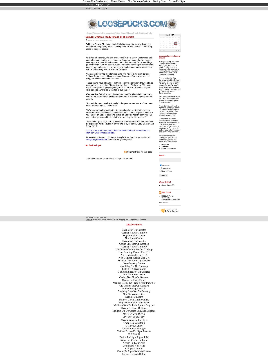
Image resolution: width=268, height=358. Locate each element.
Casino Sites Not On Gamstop (134, 243)
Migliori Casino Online (134, 235)
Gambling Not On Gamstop (134, 266)
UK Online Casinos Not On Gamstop (134, 249)
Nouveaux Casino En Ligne (134, 340)
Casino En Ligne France (134, 280)
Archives (165, 146)
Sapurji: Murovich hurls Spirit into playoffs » (137, 33)
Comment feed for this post (139, 152)
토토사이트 (134, 334)
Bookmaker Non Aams (134, 345)
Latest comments (168, 148)
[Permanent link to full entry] (86, 40)
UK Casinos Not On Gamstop (134, 285)
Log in (104, 8)
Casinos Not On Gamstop (134, 232)
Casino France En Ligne (134, 328)
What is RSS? (163, 203)
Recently (165, 145)
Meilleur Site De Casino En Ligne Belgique (134, 310)
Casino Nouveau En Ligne (134, 320)
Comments (165, 198)
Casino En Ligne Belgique (134, 308)
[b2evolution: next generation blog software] (170, 212)
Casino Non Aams (134, 297)
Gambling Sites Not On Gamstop (134, 271)
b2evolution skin (99, 219)
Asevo (109, 219)
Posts (171, 196)
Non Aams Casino (134, 238)
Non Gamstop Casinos (134, 274)
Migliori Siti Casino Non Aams (134, 302)
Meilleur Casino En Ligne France (134, 260)
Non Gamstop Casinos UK (134, 255)
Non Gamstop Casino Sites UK (134, 252)
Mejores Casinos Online (134, 354)
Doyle (107, 4)
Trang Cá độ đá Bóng (134, 323)
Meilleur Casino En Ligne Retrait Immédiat (134, 283)
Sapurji (99, 4)
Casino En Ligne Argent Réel (134, 337)
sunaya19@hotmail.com (96, 139)
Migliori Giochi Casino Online (134, 299)
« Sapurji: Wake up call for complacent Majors (103, 33)
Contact (96, 8)
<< (161, 50)
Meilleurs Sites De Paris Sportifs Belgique (134, 305)
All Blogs (90, 4)
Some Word (166, 168)
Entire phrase (167, 171)
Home (88, 8)
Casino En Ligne (134, 325)
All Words (165, 166)
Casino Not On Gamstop (134, 230)
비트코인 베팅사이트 (134, 317)
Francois (143, 219)
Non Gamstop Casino (134, 263)
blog (110, 40)
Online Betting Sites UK (134, 288)
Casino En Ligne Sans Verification (134, 351)
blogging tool (123, 219)
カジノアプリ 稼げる (134, 313)
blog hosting (134, 219)
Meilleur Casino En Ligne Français (134, 331)
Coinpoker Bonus (134, 348)
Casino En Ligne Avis (134, 343)
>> (179, 50)
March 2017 (170, 35)
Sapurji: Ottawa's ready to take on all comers (110, 37)
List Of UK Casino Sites (134, 269)
